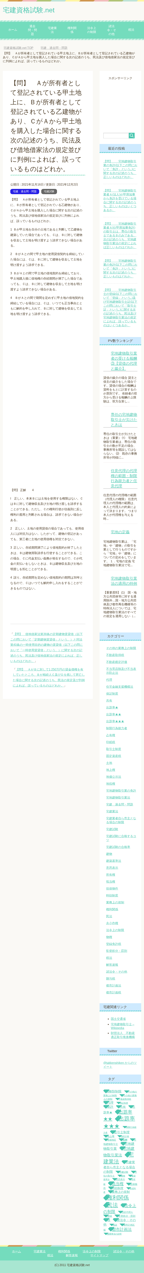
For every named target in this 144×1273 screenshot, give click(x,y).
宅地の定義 (120, 532)
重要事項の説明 (114, 1234)
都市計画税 (113, 992)
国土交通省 (118, 1018)
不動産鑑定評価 (116, 662)
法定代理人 (127, 1212)
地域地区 (111, 1140)
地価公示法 (113, 776)
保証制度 (112, 693)
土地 (109, 762)
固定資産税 (113, 756)
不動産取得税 (115, 655)
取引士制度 (113, 749)
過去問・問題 (32, 30)
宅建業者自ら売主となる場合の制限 (119, 1167)
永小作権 (112, 923)
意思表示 (112, 867)
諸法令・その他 (111, 30)
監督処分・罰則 (116, 950)
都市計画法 (113, 985)
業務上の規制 (115, 902)
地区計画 (125, 1136)
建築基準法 (113, 860)
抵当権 (110, 881)
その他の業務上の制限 (121, 648)
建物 (109, 853)
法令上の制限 (91, 30)
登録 (109, 1216)
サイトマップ (99, 1255)
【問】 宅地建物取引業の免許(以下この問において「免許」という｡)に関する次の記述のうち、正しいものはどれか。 (120, 169)
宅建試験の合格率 (118, 847)
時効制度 (112, 895)
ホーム (12, 29)
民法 (109, 916)
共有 (109, 700)
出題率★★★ (115, 721)
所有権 (110, 874)
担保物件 (112, 888)
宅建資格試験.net (29, 10)
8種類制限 (114, 1091)
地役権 (110, 783)
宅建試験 (49, 191)
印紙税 (110, 742)
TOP (21, 47)
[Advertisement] (123, 99)
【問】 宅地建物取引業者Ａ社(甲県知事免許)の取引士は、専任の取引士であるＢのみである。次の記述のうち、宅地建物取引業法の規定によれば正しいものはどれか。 (119, 235)
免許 (110, 1107)
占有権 (110, 735)
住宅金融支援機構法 (119, 686)
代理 (109, 679)
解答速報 (112, 964)
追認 (115, 1225)
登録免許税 (113, 944)
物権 (109, 937)
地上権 (110, 769)
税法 (131, 29)
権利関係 (72, 30)
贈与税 (110, 978)
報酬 (124, 1139)
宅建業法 (52, 30)
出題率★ (112, 707)
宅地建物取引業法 (118, 797)
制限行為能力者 (116, 728)
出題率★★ (113, 714)
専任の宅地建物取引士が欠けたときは (124, 419)
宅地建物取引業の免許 (121, 790)
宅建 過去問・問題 (25, 191)
